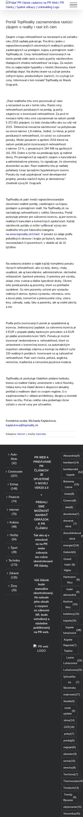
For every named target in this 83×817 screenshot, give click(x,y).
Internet (21, 434)
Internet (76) (14, 512)
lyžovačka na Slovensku (71, 682)
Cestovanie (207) (14, 474)
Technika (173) (14, 562)
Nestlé (69, 701)
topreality (41, 434)
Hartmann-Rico (71, 580)
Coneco (69, 500)
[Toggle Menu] (73, 5)
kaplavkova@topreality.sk (22, 425)
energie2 (71, 545)
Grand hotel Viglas (69, 565)
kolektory (71, 613)
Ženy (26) (14, 588)
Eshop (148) (14, 486)
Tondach (71, 787)
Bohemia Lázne (71, 484)
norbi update (69, 711)
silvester (70, 754)
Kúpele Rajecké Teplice (70, 645)
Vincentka (71, 813)
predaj (69, 740)
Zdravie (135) (14, 575)
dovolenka (71, 514)
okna (69, 720)
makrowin (71, 694)
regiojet (69, 747)
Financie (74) (14, 499)
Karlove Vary (70, 604)
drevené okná (70, 523)
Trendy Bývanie (69, 797)
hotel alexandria (71, 592)
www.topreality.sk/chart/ (25, 234)
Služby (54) (14, 537)
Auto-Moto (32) (14, 459)
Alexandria (71, 455)
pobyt (69, 733)
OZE (69, 727)
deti (69, 507)
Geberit (69, 552)
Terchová (70, 774)
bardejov (71, 462)
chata (69, 493)
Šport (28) (14, 550)
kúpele (69, 620)
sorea (69, 760)
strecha (69, 767)
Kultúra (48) (14, 524)
